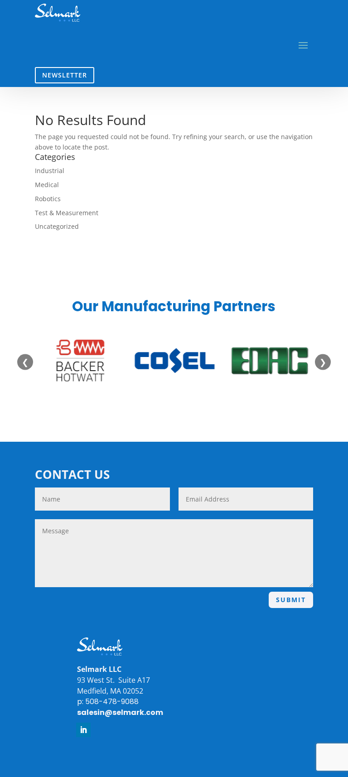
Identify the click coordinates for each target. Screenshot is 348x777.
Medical (47, 184)
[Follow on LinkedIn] (83, 730)
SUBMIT (291, 599)
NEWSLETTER (64, 75)
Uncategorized (57, 226)
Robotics (48, 198)
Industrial (49, 170)
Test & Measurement (66, 212)
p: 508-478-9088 (108, 701)
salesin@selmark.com (120, 712)
